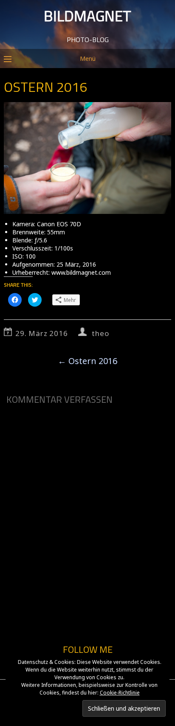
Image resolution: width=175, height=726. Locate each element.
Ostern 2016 (87, 361)
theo (100, 333)
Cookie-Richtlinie (120, 692)
